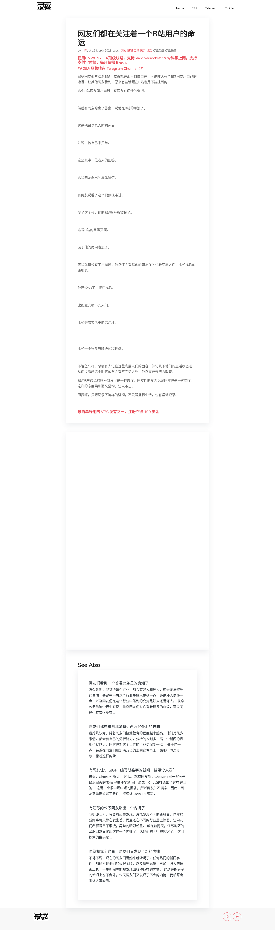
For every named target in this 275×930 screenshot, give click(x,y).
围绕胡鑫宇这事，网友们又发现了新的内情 (124, 851)
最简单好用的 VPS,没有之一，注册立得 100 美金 (118, 411)
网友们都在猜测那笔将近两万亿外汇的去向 (124, 726)
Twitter (230, 8)
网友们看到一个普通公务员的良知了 (119, 683)
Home (180, 8)
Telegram (211, 8)
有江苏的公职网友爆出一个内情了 (117, 808)
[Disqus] (137, 494)
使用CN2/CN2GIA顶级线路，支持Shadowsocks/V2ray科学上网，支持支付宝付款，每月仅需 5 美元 (137, 60)
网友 (123, 50)
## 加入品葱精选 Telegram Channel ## (110, 68)
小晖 (84, 50)
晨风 (136, 50)
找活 (149, 50)
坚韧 (130, 50)
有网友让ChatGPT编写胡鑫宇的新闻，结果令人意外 (132, 770)
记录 (143, 50)
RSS (194, 8)
